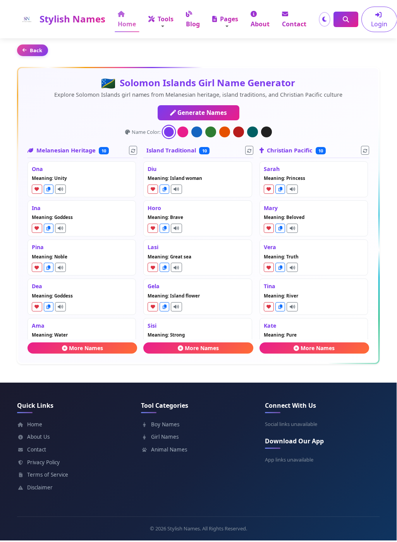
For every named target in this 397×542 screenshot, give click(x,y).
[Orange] (224, 132)
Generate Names (201, 112)
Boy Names (165, 424)
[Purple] (168, 132)
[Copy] (48, 189)
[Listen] (60, 189)
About (260, 24)
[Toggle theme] (324, 19)
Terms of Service (47, 474)
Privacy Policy (43, 462)
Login (379, 24)
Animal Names (169, 449)
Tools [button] (165, 19)
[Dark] (266, 132)
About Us (38, 436)
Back (36, 50)
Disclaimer (40, 487)
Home (127, 24)
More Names (86, 348)
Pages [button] (228, 19)
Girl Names (165, 436)
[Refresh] (133, 150)
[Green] (210, 132)
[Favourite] (37, 189)
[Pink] (182, 132)
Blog (193, 24)
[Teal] (252, 132)
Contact (294, 24)
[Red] (238, 132)
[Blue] (196, 132)
